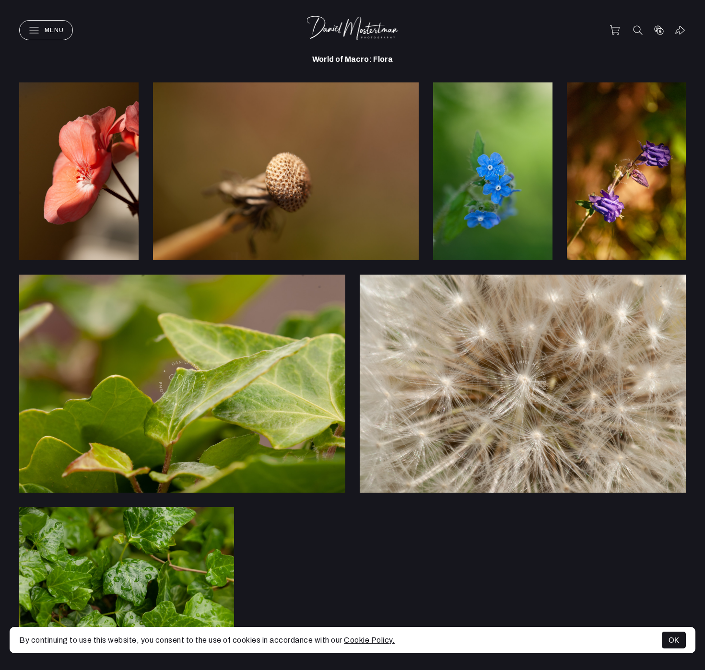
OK (674, 640)
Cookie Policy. (369, 640)
